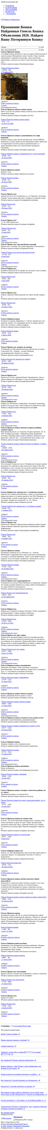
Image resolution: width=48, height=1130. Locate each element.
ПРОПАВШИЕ (11, 10)
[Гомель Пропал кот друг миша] (10, 659)
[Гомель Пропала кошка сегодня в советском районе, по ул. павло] (9, 812)
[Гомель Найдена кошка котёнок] (10, 965)
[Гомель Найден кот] (10, 287)
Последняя (27, 1026)
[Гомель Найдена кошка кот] (10, 873)
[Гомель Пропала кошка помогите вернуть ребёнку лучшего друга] (10, 456)
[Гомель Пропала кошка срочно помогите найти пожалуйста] (9, 907)
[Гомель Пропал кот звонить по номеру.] (9, 369)
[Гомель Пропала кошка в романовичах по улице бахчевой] (10, 164)
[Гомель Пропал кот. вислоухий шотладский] (10, 262)
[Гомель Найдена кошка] (9, 341)
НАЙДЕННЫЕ (11, 8)
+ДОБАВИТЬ (10, 14)
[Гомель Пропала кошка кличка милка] (10, 129)
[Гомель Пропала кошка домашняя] (9, 784)
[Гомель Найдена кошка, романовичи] (10, 687)
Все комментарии (7, 1113)
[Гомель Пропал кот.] (10, 1014)
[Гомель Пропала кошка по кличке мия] (9, 845)
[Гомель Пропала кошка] (14, 99)
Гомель (4, 105)
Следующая (17, 1026)
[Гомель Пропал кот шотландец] (10, 990)
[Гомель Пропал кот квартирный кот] (10, 603)
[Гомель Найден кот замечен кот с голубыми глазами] (10, 516)
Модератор (18, 1117)
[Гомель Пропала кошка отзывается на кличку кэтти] (10, 736)
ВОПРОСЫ (9, 12)
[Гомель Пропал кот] (10, 214)
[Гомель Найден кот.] (10, 629)
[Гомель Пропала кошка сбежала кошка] (10, 712)
